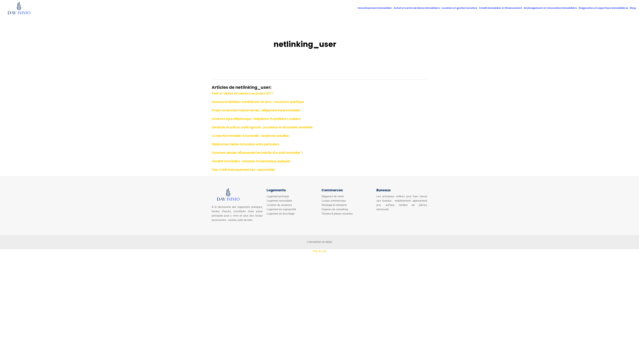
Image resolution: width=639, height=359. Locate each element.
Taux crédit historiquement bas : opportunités (243, 170)
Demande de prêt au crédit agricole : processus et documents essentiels (262, 127)
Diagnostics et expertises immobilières (603, 8)
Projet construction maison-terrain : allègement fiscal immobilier (256, 110)
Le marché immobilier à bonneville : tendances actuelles (250, 136)
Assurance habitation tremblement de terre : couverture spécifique (258, 102)
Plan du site (319, 251)
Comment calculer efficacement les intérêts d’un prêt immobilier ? (257, 153)
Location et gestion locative (459, 8)
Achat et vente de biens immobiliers (417, 8)
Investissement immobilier (375, 8)
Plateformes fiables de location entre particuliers (245, 144)
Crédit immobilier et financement (500, 8)
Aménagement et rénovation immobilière (550, 8)
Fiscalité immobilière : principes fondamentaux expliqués (251, 161)
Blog (633, 8)
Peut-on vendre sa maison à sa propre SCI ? (242, 93)
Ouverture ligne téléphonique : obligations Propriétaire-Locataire (256, 119)
